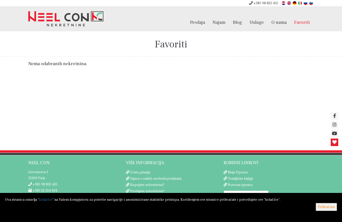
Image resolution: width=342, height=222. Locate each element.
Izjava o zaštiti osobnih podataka (156, 178)
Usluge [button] (257, 22)
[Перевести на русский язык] (306, 3)
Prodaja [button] (197, 22)
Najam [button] (219, 22)
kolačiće (45, 199)
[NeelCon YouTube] (334, 133)
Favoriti (302, 22)
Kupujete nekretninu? (147, 185)
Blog (237, 22)
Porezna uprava (240, 185)
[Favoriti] (334, 142)
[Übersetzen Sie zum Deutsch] (295, 3)
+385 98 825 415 (265, 3)
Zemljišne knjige (240, 178)
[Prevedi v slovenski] (311, 3)
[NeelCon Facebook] (334, 116)
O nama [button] (279, 22)
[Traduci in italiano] (300, 3)
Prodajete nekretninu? (147, 191)
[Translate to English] (289, 3)
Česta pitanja (140, 172)
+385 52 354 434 (44, 190)
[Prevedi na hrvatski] (284, 3)
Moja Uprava (238, 172)
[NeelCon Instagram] (334, 125)
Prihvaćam (326, 207)
